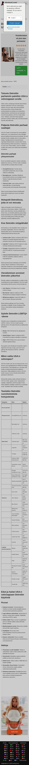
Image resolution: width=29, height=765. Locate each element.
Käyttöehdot (23, 743)
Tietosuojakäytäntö (13, 743)
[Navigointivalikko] (26, 3)
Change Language (14, 23)
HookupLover (15, 763)
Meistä (4, 743)
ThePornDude (22, 760)
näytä (9, 86)
